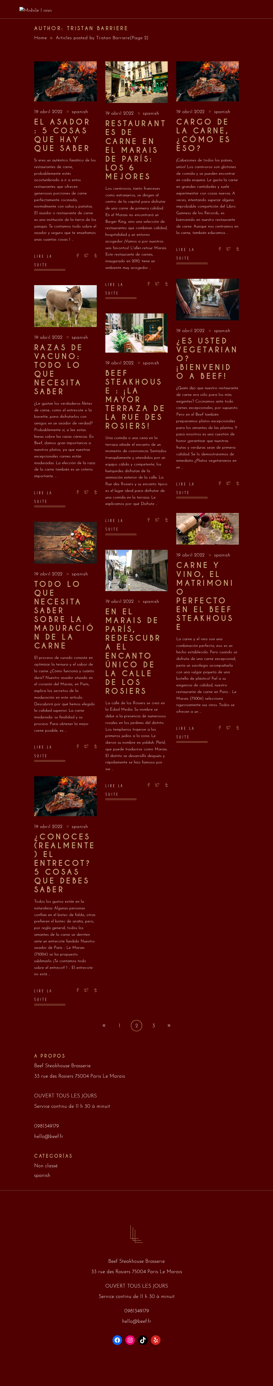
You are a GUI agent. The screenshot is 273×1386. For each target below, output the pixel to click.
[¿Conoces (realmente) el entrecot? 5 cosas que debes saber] (65, 796)
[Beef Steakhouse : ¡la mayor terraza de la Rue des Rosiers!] (136, 333)
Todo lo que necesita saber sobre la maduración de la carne (64, 615)
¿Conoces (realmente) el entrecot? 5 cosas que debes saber (64, 863)
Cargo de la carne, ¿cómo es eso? (203, 135)
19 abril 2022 (49, 112)
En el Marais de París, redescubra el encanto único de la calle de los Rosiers (133, 651)
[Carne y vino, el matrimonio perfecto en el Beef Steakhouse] (207, 529)
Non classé (46, 1166)
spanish (80, 112)
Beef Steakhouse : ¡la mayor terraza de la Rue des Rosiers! (135, 400)
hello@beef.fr (48, 1136)
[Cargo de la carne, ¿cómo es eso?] (207, 81)
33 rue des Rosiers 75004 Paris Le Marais (79, 1076)
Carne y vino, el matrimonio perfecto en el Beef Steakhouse (205, 596)
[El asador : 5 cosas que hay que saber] (65, 81)
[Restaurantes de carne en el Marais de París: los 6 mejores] (136, 82)
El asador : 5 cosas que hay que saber (62, 135)
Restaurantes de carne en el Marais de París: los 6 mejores (135, 150)
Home (40, 38)
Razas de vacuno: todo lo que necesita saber (58, 370)
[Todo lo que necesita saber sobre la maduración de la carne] (65, 543)
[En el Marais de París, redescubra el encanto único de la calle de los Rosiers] (136, 570)
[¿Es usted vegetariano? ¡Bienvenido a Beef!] (207, 299)
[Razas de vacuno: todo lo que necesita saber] (65, 306)
